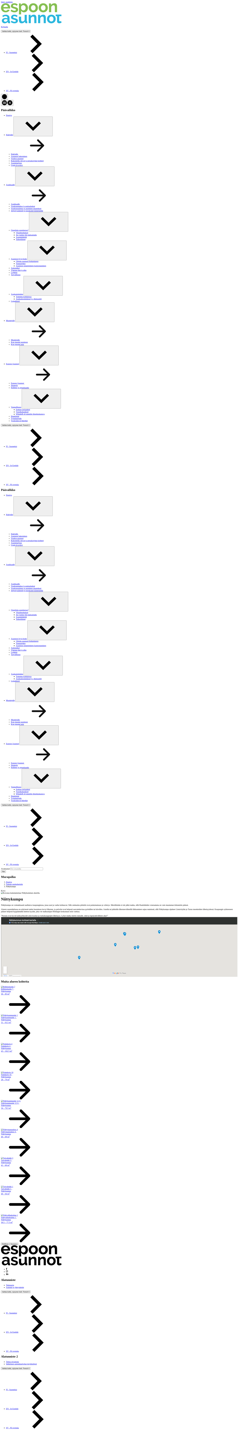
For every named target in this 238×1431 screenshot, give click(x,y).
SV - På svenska (12, 91)
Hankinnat (15, 416)
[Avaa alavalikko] (48, 222)
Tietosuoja (10, 1285)
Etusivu (9, 115)
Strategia (14, 385)
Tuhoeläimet (21, 239)
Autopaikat (15, 268)
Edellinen (5, 1244)
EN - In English (12, 72)
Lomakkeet (15, 301)
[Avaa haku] (4, 97)
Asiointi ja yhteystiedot (15, 1287)
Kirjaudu (4, 27)
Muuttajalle (10, 321)
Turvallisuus (15, 275)
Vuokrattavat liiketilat (19, 421)
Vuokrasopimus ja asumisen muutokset (26, 209)
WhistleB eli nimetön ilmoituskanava (30, 414)
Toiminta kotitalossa (23, 297)
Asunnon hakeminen (19, 156)
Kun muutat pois (17, 344)
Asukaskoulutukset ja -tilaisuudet (29, 299)
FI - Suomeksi (11, 52)
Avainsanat (5, 869)
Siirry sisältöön (7, 2)
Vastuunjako (21, 264)
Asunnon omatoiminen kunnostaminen (31, 266)
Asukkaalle (10, 185)
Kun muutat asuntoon (19, 342)
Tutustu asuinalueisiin (14, 884)
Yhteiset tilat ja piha (18, 270)
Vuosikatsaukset (22, 412)
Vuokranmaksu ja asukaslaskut (23, 206)
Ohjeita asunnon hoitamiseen (27, 261)
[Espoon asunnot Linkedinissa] (7, 1275)
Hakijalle (9, 135)
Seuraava (14, 1244)
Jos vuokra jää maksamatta (26, 235)
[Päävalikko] (7, 103)
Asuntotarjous (16, 163)
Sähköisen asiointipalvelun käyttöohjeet (21, 1364)
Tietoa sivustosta (12, 1362)
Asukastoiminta (17, 294)
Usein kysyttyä (17, 165)
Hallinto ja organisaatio (20, 388)
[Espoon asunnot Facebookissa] (6, 1269)
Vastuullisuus (16, 407)
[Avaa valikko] (33, 126)
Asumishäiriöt (21, 237)
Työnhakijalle (16, 418)
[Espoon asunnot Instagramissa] (7, 1272)
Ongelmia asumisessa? (20, 230)
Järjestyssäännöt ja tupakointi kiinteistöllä (27, 211)
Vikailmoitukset (22, 233)
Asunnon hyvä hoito (19, 259)
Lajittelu (14, 272)
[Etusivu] (31, 23)
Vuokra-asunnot (17, 159)
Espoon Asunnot (12, 364)
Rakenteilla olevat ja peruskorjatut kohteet (27, 161)
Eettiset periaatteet (23, 410)
